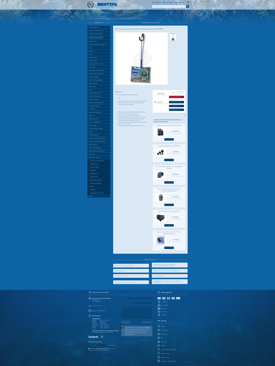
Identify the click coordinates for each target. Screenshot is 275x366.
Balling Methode (93, 83)
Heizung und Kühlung (94, 106)
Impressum (164, 342)
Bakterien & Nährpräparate (96, 80)
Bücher (90, 90)
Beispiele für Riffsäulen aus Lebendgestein (166, 271)
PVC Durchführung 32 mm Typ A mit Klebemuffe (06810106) (169, 190)
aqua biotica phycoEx (120, 276)
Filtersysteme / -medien (95, 93)
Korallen (91, 54)
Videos (162, 326)
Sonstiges (92, 189)
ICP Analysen (92, 109)
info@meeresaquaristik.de (98, 311)
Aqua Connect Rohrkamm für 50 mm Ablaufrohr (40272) (169, 233)
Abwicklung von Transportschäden (124, 282)
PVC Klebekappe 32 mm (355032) (169, 146)
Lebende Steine (119, 271)
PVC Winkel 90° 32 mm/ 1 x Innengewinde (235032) (169, 167)
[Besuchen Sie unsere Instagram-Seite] (100, 337)
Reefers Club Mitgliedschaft (96, 30)
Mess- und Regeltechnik (95, 122)
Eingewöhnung (94, 164)
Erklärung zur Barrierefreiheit (168, 361)
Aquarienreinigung (93, 77)
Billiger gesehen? (175, 109)
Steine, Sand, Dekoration (95, 148)
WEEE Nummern (165, 357)
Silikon (92, 186)
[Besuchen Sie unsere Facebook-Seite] (93, 337)
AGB (162, 338)
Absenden (126, 322)
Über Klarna (164, 302)
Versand (91, 196)
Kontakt (163, 346)
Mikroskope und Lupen (96, 180)
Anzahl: (173, 93)
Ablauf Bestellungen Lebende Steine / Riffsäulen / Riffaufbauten (168, 281)
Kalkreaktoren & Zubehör (95, 112)
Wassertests (92, 154)
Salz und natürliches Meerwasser (97, 138)
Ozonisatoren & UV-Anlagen (96, 128)
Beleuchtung (92, 86)
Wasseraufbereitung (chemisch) (97, 151)
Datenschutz (164, 334)
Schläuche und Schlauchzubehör (97, 141)
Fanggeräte (93, 170)
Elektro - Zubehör (94, 167)
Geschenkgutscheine (94, 27)
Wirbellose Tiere (93, 60)
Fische (90, 48)
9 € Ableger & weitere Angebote (97, 44)
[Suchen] (187, 6)
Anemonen (91, 51)
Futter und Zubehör (94, 99)
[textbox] (169, 6)
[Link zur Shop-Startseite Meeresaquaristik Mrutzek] (101, 4)
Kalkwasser (91, 115)
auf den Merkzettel (176, 102)
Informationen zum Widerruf (168, 349)
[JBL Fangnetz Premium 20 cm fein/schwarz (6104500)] (141, 58)
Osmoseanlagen (93, 125)
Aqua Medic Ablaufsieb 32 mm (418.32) (169, 125)
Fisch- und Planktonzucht (95, 96)
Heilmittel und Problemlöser (96, 102)
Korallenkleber (94, 177)
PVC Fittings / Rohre (94, 135)
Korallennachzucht (93, 119)
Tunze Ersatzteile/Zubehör (96, 193)
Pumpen (91, 131)
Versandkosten (164, 95)
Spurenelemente (93, 144)
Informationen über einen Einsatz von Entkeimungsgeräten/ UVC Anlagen (164, 265)
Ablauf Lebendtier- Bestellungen (124, 265)
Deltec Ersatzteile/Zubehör (97, 160)
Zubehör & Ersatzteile (94, 157)
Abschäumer (92, 67)
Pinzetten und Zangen (95, 183)
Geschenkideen (93, 41)
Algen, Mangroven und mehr (96, 64)
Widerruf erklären (165, 353)
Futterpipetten (94, 173)
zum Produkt (170, 139)
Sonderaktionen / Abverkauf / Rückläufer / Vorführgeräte (96, 37)
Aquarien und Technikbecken (96, 73)
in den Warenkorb (176, 97)
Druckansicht (175, 106)
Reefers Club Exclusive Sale (96, 33)
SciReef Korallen (93, 57)
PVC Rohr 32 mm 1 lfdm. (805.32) (169, 211)
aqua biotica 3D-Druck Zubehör (97, 70)
